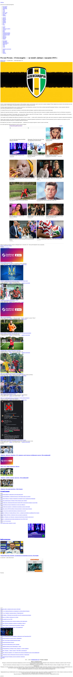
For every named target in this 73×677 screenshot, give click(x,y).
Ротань (1, 245)
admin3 (10, 264)
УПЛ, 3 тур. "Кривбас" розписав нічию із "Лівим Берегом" (11, 373)
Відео (4, 31)
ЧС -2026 (4, 13)
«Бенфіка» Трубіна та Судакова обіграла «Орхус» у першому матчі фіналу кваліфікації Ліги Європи (19, 512)
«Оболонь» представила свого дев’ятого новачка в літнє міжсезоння (13, 621)
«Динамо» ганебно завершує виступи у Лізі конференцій (14, 477)
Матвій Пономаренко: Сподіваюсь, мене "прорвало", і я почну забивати (14, 648)
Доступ (4, 35)
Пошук (4, 38)
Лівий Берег (24, 375)
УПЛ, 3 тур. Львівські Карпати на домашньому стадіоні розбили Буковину (15, 397)
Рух (3, 23)
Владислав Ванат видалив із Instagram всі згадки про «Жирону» (12, 504)
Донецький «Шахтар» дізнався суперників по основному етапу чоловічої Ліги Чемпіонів (17, 498)
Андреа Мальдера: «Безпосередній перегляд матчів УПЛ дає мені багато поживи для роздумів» (19, 502)
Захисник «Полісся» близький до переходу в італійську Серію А (12, 623)
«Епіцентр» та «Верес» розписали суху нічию (9, 300)
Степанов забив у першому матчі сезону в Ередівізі (10, 350)
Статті (4, 26)
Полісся (4, 22)
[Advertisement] (9, 590)
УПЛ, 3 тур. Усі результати (5, 316)
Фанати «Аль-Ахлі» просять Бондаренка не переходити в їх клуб (13, 510)
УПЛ (4, 9)
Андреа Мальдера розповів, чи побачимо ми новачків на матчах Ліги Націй (15, 506)
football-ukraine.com (35, 659)
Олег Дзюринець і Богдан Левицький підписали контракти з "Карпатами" (14, 654)
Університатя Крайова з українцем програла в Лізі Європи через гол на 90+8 (15, 496)
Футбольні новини (6, 33)
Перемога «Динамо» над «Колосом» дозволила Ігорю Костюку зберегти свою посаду (17, 516)
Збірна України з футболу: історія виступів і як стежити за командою (13, 514)
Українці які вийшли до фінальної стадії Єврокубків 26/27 (11, 494)
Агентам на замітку (6, 28)
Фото (4, 30)
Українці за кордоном (7, 48)
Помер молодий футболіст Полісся (7, 642)
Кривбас (4, 21)
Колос (4, 24)
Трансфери (5, 7)
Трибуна (4, 15)
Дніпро (4, 20)
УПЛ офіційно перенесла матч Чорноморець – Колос (10, 646)
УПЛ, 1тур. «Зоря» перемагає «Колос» (10, 466)
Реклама (4, 37)
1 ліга (4, 10)
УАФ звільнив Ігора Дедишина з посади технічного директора (12, 656)
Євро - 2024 (5, 12)
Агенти (4, 29)
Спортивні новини (6, 32)
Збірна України (6, 42)
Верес (23, 302)
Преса (4, 14)
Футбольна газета (6, 34)
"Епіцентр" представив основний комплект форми (10, 640)
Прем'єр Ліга (2, 60)
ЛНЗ (22, 395)
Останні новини (4, 491)
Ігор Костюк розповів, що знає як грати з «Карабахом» (11, 638)
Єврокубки (5, 8)
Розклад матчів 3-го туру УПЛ (6, 262)
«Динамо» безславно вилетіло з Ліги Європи (11, 489)
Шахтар (4, 18)
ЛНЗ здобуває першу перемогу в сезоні (8, 393)
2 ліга (4, 11)
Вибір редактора (5, 539)
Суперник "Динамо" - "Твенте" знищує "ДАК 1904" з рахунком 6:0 (13, 650)
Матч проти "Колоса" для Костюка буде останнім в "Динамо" (12, 625)
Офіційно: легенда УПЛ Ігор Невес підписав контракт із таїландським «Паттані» (16, 508)
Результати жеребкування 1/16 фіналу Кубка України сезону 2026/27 (13, 500)
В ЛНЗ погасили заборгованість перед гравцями (9, 644)
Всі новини (5, 6)
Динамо (4, 17)
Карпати (4, 19)
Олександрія (6, 245)
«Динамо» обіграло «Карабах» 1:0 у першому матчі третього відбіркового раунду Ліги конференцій (25, 455)
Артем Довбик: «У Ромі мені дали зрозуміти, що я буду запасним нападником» (15, 615)
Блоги (4, 27)
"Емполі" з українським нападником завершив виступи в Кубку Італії (14, 280)
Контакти (4, 36)
